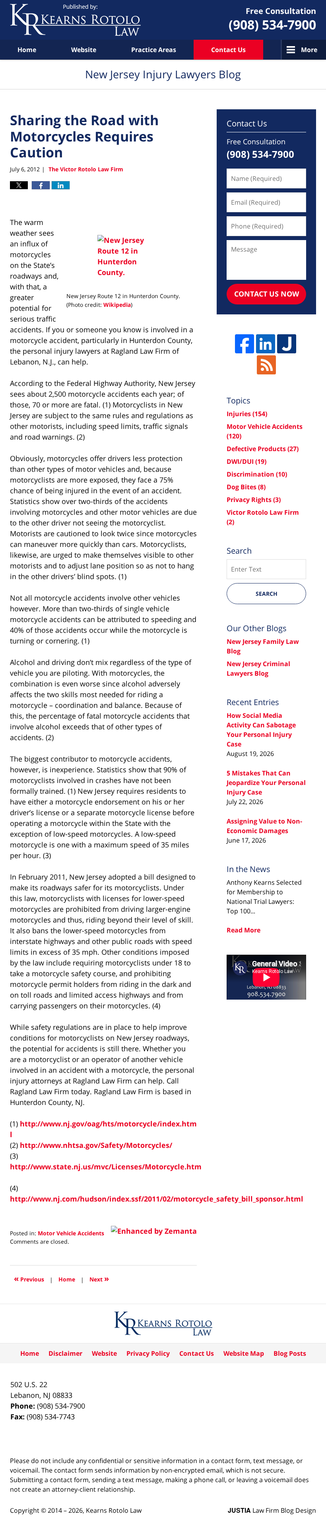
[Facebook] (244, 343)
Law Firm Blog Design (272, 1510)
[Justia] (286, 343)
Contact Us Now (266, 293)
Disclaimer (65, 1353)
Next (99, 1278)
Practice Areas (153, 49)
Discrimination (257, 474)
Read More (243, 930)
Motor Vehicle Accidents (71, 1233)
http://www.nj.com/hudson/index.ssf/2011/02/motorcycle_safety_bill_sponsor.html (156, 1199)
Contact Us (228, 49)
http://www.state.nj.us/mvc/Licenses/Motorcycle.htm (106, 1166)
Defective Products (263, 448)
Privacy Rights (254, 499)
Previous (29, 1278)
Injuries (247, 413)
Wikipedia (117, 304)
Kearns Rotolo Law (114, 1510)
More (309, 49)
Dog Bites (246, 487)
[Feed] (266, 364)
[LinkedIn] (265, 343)
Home (26, 49)
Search (266, 593)
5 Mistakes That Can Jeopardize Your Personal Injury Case (266, 783)
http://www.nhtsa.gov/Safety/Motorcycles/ (96, 1145)
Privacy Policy (148, 1353)
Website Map (243, 1353)
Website (83, 49)
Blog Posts (290, 1353)
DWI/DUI (246, 461)
